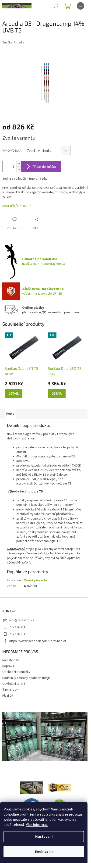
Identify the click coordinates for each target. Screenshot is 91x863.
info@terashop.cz (21, 620)
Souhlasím (44, 851)
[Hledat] (56, 6)
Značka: (13, 42)
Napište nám (11, 660)
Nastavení (43, 836)
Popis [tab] (10, 413)
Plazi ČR (7, 695)
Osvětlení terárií (13, 683)
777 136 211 (17, 627)
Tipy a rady (10, 689)
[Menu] (80, 6)
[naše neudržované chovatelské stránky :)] (31, 787)
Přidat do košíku (44, 166)
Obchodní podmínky (16, 672)
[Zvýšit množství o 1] (19, 164)
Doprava (8, 666)
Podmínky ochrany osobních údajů (26, 678)
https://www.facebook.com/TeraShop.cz (37, 641)
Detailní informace (15, 205)
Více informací (37, 824)
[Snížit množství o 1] (19, 169)
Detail (13, 393)
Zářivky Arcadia (36, 580)
